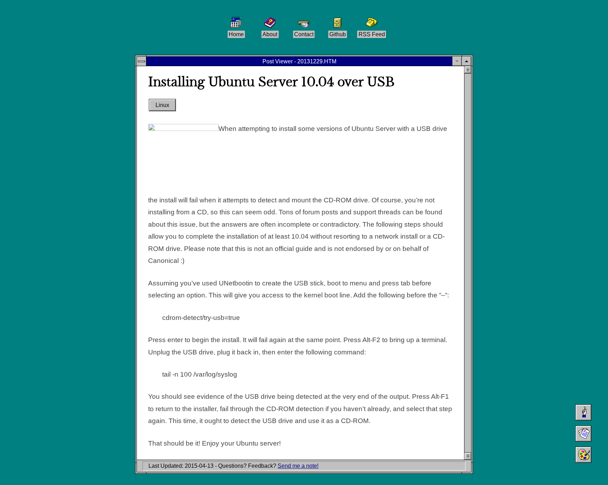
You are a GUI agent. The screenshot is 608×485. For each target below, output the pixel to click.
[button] (466, 61)
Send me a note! (298, 466)
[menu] (141, 61)
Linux (162, 105)
